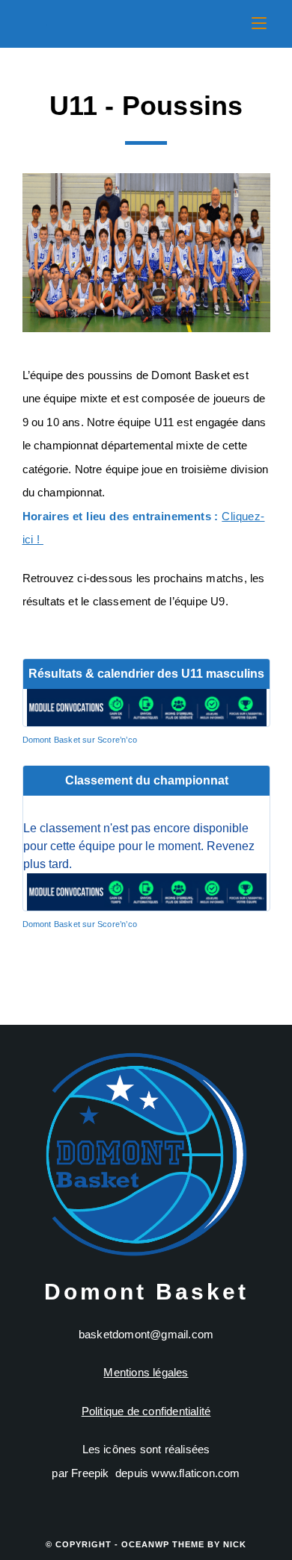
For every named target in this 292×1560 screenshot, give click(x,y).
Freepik (90, 1473)
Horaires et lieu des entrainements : (120, 516)
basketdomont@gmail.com (146, 1334)
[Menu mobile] (259, 24)
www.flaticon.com (195, 1473)
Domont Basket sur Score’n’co (80, 739)
